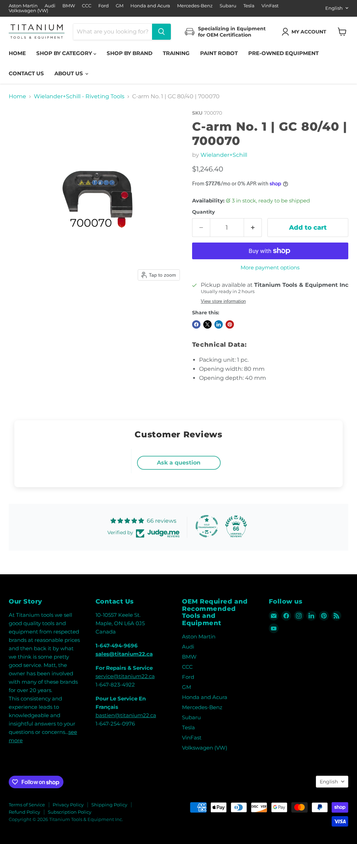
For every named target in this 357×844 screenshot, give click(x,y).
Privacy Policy (68, 804)
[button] (305, 32)
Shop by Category (64, 53)
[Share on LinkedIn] (218, 324)
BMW (68, 5)
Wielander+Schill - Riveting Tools (79, 96)
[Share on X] (207, 324)
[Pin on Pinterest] (230, 324)
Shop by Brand (129, 53)
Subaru (228, 5)
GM (119, 5)
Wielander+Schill (223, 155)
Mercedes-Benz (195, 5)
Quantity (203, 212)
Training (176, 53)
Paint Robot (219, 53)
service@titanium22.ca (125, 676)
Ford (103, 5)
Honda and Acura (150, 5)
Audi (50, 5)
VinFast (270, 5)
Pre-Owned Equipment (283, 53)
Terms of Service (27, 804)
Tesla (249, 5)
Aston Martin (23, 5)
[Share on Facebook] (196, 324)
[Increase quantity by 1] (253, 227)
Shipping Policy (109, 804)
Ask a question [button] (178, 462)
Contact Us (26, 73)
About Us (69, 73)
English (334, 8)
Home (17, 53)
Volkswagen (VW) (28, 10)
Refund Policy (24, 812)
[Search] (161, 32)
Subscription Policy (69, 812)
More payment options (270, 267)
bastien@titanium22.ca (126, 715)
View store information (223, 301)
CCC (86, 5)
